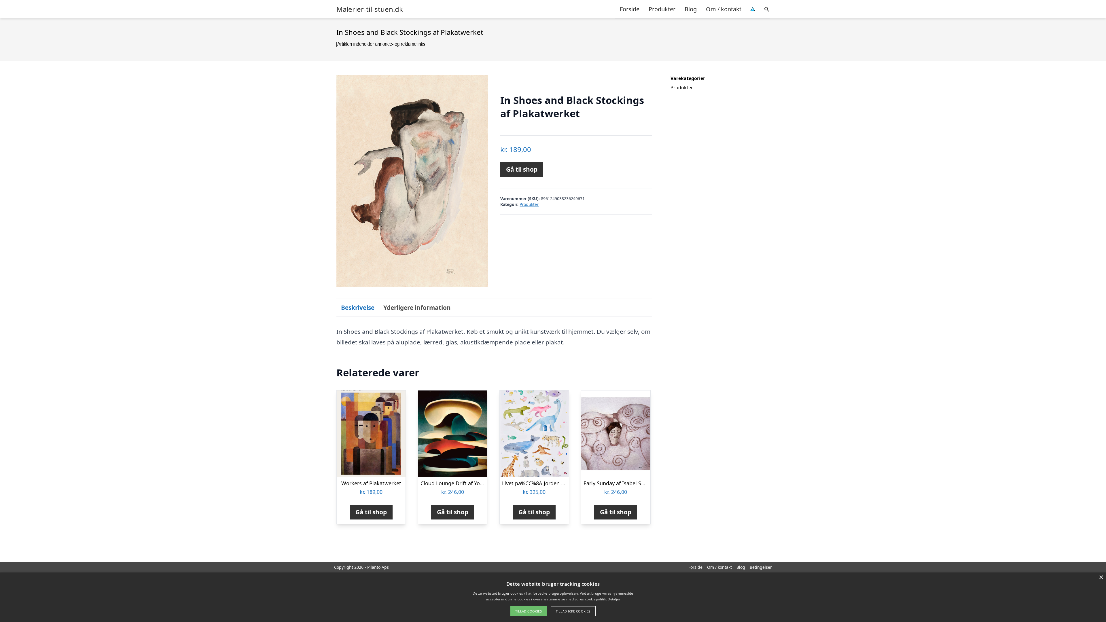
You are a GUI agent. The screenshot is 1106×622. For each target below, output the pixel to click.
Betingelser (761, 567)
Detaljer (614, 599)
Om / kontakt (723, 9)
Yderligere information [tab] (417, 308)
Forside (629, 9)
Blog (691, 9)
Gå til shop (521, 169)
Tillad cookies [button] (528, 611)
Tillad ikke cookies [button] (573, 611)
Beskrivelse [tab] (357, 308)
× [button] (1101, 577)
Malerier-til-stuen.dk (369, 9)
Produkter (662, 9)
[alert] (553, 597)
